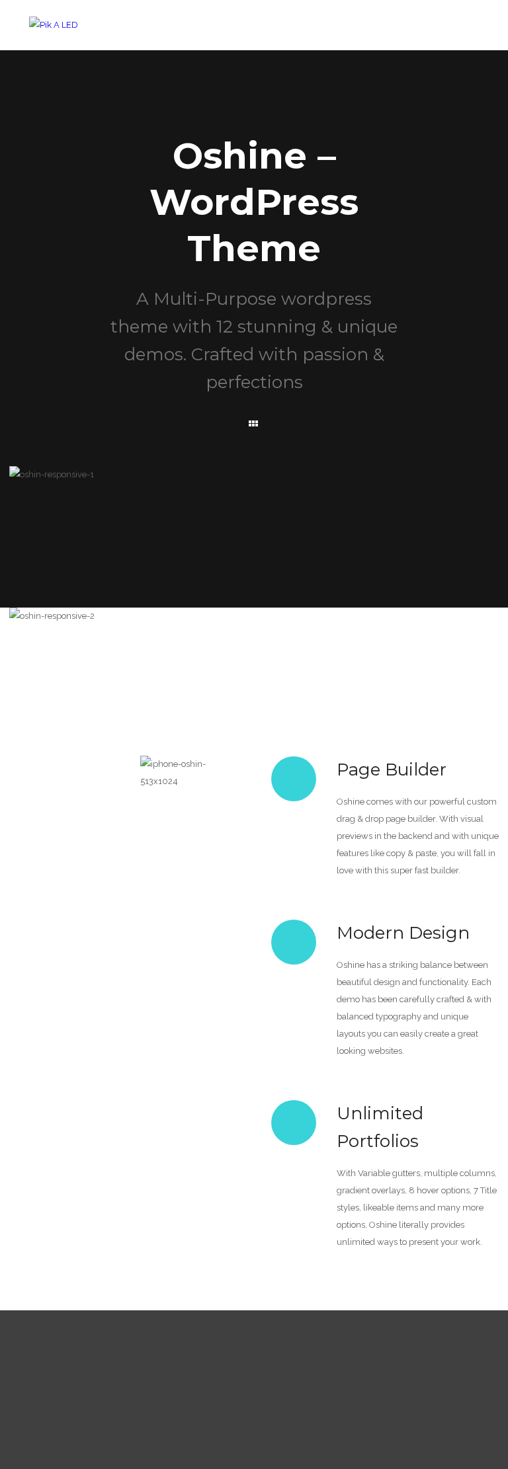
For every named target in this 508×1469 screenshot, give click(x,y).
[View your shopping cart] (444, 10)
